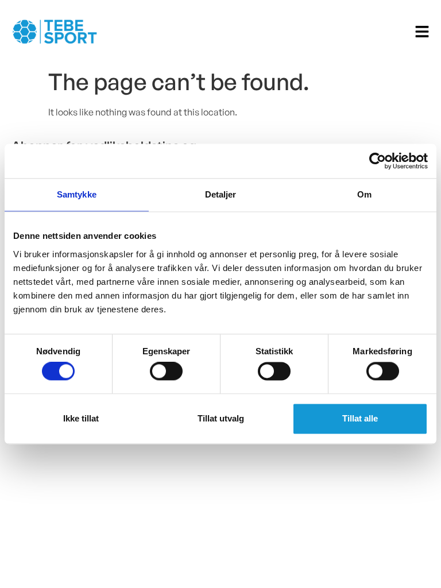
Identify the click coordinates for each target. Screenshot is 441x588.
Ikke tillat (81, 418)
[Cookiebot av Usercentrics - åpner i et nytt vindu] (377, 160)
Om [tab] (364, 194)
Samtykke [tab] (76, 194)
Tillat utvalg (221, 418)
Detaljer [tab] (221, 194)
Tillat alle (360, 418)
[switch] (166, 371)
